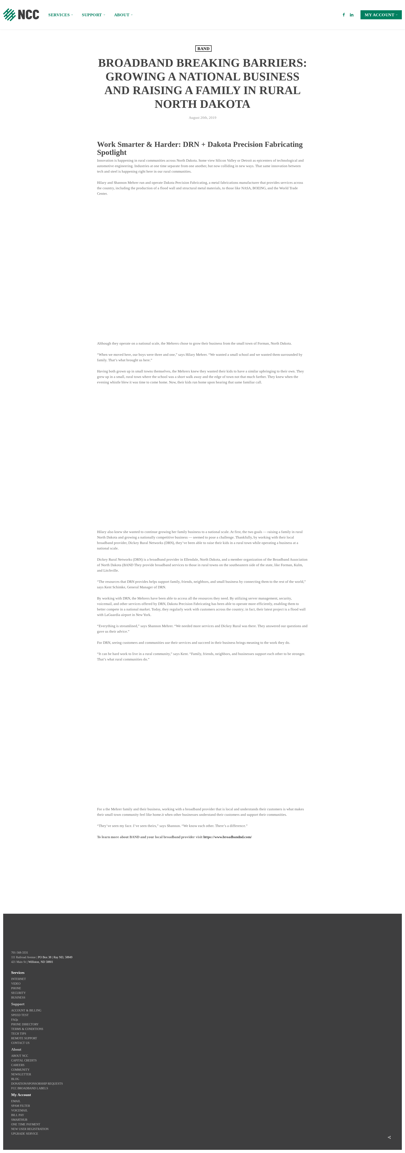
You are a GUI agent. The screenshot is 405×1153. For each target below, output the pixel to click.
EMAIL (16, 1101)
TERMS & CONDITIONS (27, 1029)
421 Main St (18, 962)
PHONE (16, 988)
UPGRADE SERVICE (24, 1133)
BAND (203, 48)
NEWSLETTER (21, 1074)
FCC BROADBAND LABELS (29, 1088)
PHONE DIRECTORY (25, 1024)
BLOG (15, 1079)
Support (17, 1004)
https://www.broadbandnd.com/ (227, 837)
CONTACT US (20, 1043)
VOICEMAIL (19, 1110)
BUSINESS (18, 997)
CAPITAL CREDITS (24, 1060)
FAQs (14, 1019)
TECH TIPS (18, 1033)
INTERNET (18, 979)
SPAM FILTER (20, 1105)
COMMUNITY (20, 1069)
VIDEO (15, 983)
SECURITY (18, 993)
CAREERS (17, 1065)
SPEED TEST (20, 1015)
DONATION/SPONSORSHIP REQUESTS (37, 1083)
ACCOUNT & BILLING (26, 1010)
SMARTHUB (19, 1119)
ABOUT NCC (19, 1055)
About (16, 1049)
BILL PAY (17, 1115)
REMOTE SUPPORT (24, 1038)
